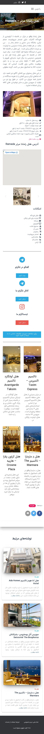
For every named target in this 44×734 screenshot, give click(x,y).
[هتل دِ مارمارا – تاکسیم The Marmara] (22, 672)
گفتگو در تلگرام (22, 267)
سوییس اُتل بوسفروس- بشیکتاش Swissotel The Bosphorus (24, 636)
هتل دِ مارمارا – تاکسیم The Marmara (32, 460)
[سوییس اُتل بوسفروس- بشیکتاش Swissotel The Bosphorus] (22, 615)
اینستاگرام (19, 2)
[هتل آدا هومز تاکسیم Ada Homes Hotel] (22, 560)
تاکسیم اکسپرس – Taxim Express (32, 383)
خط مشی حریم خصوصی (31, 722)
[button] (14, 202)
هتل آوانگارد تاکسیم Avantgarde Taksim (11, 383)
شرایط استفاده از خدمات (12, 722)
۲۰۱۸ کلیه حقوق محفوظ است (22, 728)
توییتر (23, 2)
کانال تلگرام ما (22, 291)
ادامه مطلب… (14, 595)
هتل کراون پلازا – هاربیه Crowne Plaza (11, 463)
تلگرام (15, 3)
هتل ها (32, 506)
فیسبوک (25, 2)
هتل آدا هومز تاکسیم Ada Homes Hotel (24, 582)
